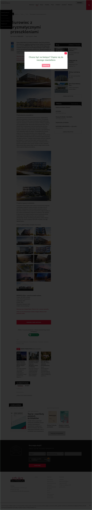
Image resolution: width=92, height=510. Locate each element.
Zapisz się (46, 65)
